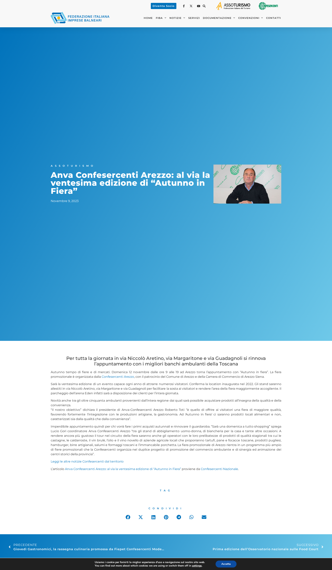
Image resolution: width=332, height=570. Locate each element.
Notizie (175, 18)
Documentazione (217, 18)
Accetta (226, 564)
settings (197, 566)
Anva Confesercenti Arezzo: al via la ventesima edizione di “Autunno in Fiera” (123, 469)
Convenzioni (248, 18)
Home (148, 18)
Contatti (273, 18)
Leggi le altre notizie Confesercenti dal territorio (87, 461)
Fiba (159, 18)
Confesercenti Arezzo (118, 377)
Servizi (194, 18)
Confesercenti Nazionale (219, 469)
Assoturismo (73, 165)
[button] (204, 6)
